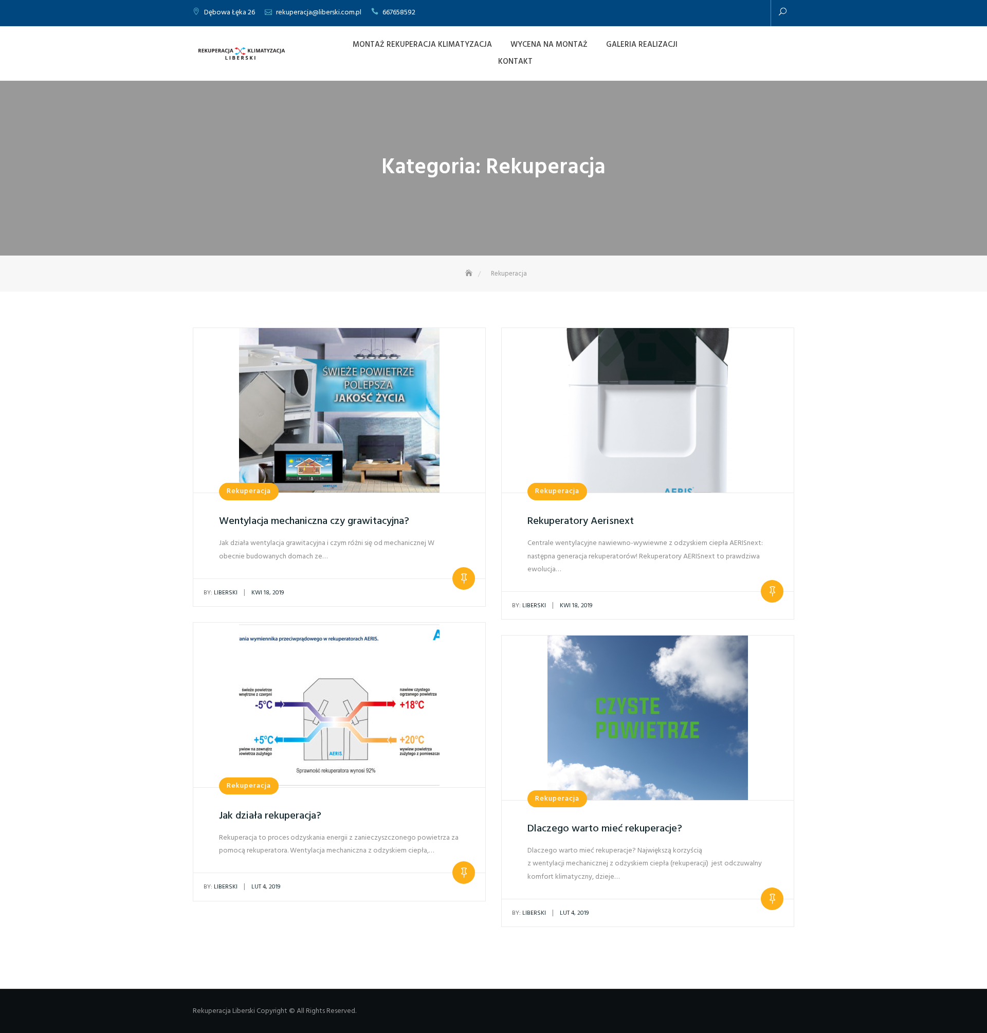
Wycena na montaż (549, 45)
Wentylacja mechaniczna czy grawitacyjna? (314, 521)
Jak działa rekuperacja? (270, 816)
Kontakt (515, 62)
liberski (220, 593)
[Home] (470, 273)
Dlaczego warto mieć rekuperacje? (604, 829)
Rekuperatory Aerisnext (580, 521)
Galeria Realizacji (642, 45)
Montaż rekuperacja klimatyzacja (422, 45)
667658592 (398, 13)
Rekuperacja (249, 491)
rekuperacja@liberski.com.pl (318, 13)
